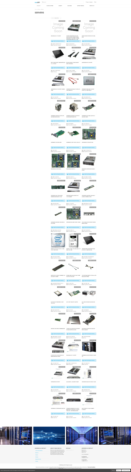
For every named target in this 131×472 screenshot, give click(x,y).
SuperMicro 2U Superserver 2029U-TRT (58, 408)
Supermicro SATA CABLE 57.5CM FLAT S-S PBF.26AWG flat (73, 90)
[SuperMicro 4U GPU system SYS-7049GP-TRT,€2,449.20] (89, 347)
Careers (36, 454)
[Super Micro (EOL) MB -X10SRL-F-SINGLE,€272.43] (74, 214)
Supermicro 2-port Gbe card (56, 142)
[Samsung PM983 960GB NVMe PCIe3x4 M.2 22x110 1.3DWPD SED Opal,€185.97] (89, 240)
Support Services (80, 5)
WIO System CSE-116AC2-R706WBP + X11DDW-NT (88, 409)
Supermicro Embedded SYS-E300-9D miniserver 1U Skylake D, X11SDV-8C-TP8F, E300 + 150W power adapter (73, 409)
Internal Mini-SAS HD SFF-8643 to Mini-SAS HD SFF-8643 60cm (73, 276)
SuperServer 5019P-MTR (55, 381)
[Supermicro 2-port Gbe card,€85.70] (58, 134)
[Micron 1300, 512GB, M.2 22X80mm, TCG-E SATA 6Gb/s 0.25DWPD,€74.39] (58, 267)
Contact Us (91, 5)
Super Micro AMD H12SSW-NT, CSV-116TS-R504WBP (72, 196)
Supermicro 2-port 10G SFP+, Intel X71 (73, 142)
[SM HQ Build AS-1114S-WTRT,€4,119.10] (74, 347)
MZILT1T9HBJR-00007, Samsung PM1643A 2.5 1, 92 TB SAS (58, 63)
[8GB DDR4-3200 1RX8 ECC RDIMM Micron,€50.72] (58, 320)
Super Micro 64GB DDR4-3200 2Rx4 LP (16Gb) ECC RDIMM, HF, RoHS (88, 196)
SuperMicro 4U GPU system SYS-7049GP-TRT (89, 356)
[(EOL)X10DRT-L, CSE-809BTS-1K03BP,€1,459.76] (74, 373)
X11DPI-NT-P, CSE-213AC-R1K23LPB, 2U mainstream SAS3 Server (57, 356)
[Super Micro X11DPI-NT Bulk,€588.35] (58, 161)
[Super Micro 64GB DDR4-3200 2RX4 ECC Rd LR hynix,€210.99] (58, 214)
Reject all (118, 470)
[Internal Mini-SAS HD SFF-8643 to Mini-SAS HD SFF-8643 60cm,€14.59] (74, 267)
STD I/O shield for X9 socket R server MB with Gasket (89, 223)
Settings (113, 470)
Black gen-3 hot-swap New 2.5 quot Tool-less (57, 303)
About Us (36, 452)
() (95, 2)
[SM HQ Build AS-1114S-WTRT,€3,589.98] (58, 28)
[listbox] (57, 18)
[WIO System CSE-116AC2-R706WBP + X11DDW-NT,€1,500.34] (89, 400)
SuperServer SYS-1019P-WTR (87, 62)
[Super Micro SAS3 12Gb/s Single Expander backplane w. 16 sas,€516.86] (58, 187)
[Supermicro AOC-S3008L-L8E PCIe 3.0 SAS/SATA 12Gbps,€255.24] (89, 107)
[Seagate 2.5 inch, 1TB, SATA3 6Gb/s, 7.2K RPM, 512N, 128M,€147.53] (74, 240)
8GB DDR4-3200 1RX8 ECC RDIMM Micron (58, 328)
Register (91, 2)
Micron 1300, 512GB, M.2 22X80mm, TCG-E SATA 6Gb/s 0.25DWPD (58, 276)
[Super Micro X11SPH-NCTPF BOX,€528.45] (89, 134)
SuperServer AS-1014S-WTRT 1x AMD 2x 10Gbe (58, 90)
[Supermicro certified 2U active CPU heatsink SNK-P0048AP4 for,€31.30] (74, 107)
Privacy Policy (61, 468)
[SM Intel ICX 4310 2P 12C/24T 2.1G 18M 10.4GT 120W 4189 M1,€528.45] (58, 240)
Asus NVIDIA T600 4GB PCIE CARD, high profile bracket (88, 329)
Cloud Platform (50, 5)
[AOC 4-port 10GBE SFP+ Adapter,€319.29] (74, 294)
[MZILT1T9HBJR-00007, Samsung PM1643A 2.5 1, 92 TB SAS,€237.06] (58, 54)
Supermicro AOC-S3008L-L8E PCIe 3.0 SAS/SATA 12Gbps (88, 116)
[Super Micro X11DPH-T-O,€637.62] (74, 161)
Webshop (38, 5)
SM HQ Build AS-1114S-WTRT (56, 35)
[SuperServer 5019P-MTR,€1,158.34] (58, 373)
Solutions (69, 5)
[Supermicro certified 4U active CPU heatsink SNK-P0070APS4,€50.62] (58, 107)
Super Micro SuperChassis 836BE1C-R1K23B (88, 170)
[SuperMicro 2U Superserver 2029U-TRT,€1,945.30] (58, 400)
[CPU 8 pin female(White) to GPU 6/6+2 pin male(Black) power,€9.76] (89, 267)
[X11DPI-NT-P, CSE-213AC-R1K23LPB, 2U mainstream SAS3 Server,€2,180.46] (58, 347)
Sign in (88, 2)
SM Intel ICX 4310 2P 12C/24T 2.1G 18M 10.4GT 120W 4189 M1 (57, 249)
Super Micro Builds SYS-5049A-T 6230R (89, 381)
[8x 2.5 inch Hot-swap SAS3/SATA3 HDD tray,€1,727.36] (89, 294)
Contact (36, 461)
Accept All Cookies (125, 470)
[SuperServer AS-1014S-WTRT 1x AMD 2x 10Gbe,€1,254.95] (58, 81)
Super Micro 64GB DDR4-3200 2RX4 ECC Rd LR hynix (58, 223)
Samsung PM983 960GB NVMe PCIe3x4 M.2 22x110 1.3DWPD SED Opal (88, 249)
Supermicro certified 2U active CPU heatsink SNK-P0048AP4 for (72, 116)
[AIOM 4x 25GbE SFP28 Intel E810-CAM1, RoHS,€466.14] (89, 28)
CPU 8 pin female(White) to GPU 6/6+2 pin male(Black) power (89, 276)
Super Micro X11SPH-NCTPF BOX (87, 142)
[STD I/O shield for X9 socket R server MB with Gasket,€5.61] (89, 214)
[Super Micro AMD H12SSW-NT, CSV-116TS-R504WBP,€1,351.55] (74, 187)
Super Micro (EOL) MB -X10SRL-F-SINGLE (73, 222)
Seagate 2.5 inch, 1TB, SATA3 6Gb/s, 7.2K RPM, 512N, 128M (73, 249)
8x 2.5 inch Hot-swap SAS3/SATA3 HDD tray (88, 303)
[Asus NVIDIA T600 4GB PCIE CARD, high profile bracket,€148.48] (89, 320)
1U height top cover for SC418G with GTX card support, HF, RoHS (73, 329)
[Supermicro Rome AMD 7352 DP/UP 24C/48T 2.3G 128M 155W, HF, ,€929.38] (89, 81)
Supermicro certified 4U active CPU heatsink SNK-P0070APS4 (57, 116)
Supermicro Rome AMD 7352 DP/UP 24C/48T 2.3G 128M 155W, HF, (88, 90)
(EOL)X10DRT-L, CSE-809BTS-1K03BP (72, 381)
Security (60, 5)
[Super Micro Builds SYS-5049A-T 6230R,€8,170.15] (89, 373)
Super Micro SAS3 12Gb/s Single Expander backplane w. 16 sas (57, 196)
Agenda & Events (38, 459)
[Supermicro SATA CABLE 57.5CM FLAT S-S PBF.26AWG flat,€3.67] (74, 81)
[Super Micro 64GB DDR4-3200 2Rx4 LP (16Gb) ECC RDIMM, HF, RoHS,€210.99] (89, 187)
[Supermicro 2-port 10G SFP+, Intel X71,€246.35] (74, 134)
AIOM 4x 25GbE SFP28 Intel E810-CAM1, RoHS (88, 36)
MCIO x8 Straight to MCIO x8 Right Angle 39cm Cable (72, 63)
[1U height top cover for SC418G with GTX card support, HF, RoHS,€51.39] (74, 320)
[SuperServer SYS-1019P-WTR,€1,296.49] (89, 54)
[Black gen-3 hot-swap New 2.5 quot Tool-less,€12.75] (58, 294)
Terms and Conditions (38, 450)
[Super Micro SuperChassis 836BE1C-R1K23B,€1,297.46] (89, 161)
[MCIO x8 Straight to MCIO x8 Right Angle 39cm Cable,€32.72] (74, 54)
